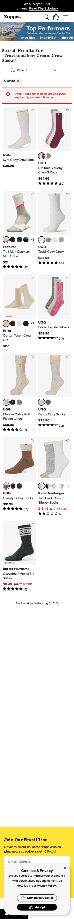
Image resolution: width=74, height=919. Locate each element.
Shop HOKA (48, 37)
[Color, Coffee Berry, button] (19, 486)
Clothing (10, 81)
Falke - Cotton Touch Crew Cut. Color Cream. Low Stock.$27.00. (19, 311)
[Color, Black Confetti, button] (12, 402)
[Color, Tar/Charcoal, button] (12, 486)
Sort (55, 70)
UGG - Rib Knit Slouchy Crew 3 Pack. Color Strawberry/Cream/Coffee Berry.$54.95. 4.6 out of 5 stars (54, 146)
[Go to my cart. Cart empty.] (56, 17)
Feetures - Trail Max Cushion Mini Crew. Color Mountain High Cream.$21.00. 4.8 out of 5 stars (19, 230)
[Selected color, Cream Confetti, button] (6, 402)
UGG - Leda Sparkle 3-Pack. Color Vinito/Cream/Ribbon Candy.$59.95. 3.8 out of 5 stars (54, 311)
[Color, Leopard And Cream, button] (54, 486)
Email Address (19, 862)
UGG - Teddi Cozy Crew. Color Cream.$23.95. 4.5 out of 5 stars (54, 230)
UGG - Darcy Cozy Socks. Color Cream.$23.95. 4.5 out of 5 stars (54, 392)
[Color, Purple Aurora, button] (19, 239)
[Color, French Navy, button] (12, 239)
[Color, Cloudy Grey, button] (48, 239)
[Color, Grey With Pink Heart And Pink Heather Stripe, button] (61, 486)
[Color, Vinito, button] (61, 239)
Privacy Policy (46, 885)
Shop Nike (28, 37)
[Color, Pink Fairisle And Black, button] (48, 486)
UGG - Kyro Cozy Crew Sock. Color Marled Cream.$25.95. (19, 146)
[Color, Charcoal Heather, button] (19, 402)
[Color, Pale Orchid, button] (54, 239)
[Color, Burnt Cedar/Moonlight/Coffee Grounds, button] (48, 156)
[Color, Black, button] (26, 323)
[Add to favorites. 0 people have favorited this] (32, 110)
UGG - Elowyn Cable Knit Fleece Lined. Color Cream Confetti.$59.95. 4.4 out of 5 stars (19, 392)
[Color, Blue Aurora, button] (26, 239)
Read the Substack (43, 8)
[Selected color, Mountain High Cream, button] (6, 239)
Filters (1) (22, 70)
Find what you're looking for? (35, 603)
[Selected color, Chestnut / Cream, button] (6, 486)
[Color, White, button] (19, 323)
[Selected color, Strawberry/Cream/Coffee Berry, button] (41, 156)
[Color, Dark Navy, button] (12, 323)
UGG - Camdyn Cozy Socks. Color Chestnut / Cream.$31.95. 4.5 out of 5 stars (19, 476)
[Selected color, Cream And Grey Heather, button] (41, 486)
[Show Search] (46, 17)
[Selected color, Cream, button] (41, 239)
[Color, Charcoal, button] (48, 402)
